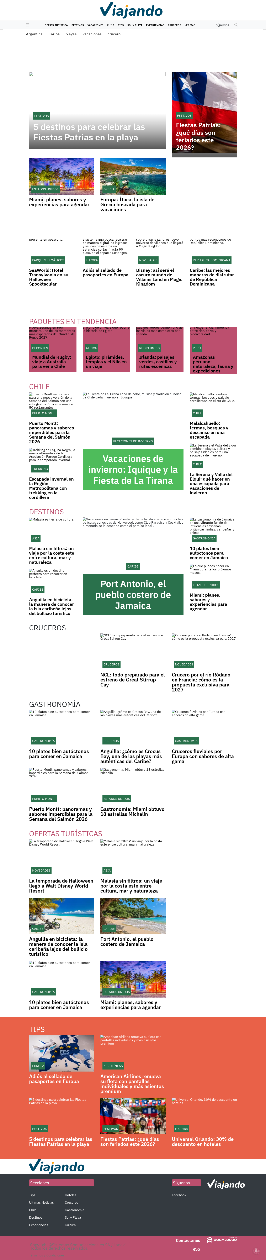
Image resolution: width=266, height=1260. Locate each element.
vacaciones (92, 34)
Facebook (179, 1195)
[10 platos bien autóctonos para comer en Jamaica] (213, 530)
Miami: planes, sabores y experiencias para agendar (59, 202)
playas (71, 34)
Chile (110, 25)
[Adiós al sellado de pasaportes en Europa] (106, 252)
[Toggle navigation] (26, 25)
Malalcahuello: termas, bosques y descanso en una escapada (209, 430)
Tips (121, 25)
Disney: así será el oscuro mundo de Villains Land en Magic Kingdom (159, 277)
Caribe (54, 34)
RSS (196, 1249)
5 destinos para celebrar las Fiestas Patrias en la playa (89, 132)
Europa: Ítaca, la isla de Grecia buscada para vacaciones (127, 204)
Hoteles (70, 1195)
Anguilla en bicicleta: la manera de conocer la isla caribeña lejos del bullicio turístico (51, 606)
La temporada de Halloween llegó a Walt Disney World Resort (61, 885)
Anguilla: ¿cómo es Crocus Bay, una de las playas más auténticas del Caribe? (131, 756)
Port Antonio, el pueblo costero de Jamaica (133, 595)
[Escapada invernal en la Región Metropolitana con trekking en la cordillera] (52, 461)
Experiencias (155, 25)
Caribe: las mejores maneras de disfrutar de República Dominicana (212, 277)
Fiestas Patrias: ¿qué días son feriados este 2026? (198, 136)
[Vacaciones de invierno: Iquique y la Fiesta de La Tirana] (133, 420)
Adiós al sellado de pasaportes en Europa (105, 272)
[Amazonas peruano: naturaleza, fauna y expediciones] (213, 340)
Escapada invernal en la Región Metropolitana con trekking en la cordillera (51, 488)
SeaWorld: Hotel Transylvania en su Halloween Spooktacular (48, 277)
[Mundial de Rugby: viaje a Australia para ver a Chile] (52, 340)
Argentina (34, 34)
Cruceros (174, 25)
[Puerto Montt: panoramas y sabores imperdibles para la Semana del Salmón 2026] (52, 405)
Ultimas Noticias (41, 1202)
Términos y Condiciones (47, 1255)
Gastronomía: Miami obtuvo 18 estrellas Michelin (132, 811)
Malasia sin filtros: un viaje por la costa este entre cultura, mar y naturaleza (51, 555)
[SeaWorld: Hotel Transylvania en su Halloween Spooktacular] (52, 252)
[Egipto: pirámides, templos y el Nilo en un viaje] (106, 340)
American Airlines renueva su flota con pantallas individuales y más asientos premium (132, 1083)
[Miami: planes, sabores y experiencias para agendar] (213, 577)
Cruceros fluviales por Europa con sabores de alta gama (203, 756)
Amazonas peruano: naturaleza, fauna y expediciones (213, 364)
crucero (114, 34)
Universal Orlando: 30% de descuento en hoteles (203, 1141)
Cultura (70, 1225)
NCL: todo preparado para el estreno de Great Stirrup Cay (132, 679)
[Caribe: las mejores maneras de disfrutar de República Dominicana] (213, 252)
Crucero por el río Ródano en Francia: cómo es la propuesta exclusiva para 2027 (201, 682)
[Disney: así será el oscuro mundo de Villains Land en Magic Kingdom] (159, 252)
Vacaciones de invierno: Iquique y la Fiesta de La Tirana (133, 469)
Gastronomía (74, 1210)
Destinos (77, 25)
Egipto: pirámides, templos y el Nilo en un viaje (106, 361)
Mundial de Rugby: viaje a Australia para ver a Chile (51, 361)
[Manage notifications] (256, 1251)
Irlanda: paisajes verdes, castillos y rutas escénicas (158, 361)
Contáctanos (188, 1240)
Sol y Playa (134, 25)
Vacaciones (95, 25)
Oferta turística (56, 25)
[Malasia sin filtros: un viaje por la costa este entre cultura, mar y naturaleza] (52, 530)
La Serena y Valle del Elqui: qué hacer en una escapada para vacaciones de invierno (211, 483)
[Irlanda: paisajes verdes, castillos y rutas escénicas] (159, 340)
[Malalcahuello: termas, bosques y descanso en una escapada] (213, 405)
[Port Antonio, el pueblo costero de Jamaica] (133, 545)
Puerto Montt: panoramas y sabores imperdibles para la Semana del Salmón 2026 (51, 432)
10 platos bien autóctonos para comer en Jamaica (209, 552)
